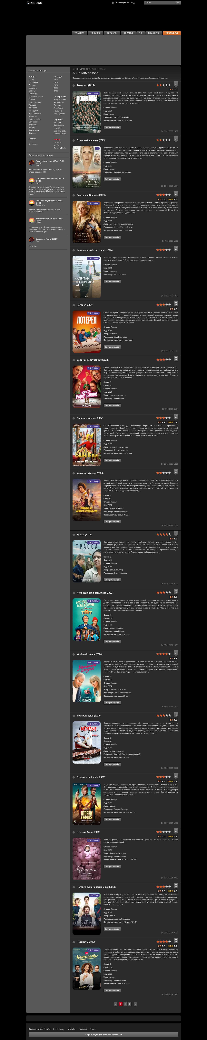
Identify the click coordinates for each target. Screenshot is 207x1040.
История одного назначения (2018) (96, 887)
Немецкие (58, 111)
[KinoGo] (34, 3)
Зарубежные (59, 125)
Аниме (31, 80)
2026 (56, 80)
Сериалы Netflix (57, 143)
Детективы (33, 94)
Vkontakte (71, 1029)
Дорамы (128, 33)
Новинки (96, 33)
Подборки (154, 33)
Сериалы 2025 (60, 134)
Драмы (32, 99)
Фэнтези (32, 133)
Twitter (92, 1029)
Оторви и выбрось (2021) (91, 777)
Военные (32, 91)
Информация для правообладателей (103, 1035)
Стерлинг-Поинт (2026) (47, 239)
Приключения (34, 119)
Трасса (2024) (84, 534)
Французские (59, 114)
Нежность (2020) (86, 942)
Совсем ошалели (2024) (90, 418)
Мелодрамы (34, 111)
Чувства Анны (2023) (88, 832)
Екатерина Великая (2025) (91, 195)
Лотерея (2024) (85, 305)
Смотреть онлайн (112, 127)
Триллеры (33, 125)
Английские (59, 102)
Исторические (35, 102)
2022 (56, 91)
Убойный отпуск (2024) (89, 654)
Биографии (33, 82)
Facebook (83, 1029)
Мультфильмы (35, 113)
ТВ (140, 33)
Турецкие (57, 128)
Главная (79, 33)
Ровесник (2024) (86, 85)
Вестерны (33, 88)
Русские (57, 105)
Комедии (32, 105)
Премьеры (172, 33)
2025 (56, 82)
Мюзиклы (33, 116)
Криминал (33, 108)
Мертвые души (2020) (89, 716)
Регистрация (121, 3)
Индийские (58, 108)
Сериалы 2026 (60, 131)
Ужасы (31, 127)
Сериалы (112, 33)
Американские (60, 100)
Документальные (36, 96)
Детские (32, 139)
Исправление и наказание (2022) (95, 593)
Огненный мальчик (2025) (91, 140)
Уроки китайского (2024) (90, 473)
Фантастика (34, 130)
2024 (56, 85)
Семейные (33, 122)
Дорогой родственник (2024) (93, 360)
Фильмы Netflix (60, 148)
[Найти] (178, 2)
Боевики (32, 85)
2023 (56, 88)
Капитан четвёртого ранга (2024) (95, 250)
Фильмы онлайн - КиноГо (39, 1029)
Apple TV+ (33, 144)
